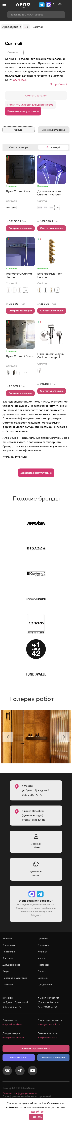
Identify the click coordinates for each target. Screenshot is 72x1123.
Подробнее (36, 1111)
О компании (9, 945)
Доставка (43, 938)
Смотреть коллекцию (20, 228)
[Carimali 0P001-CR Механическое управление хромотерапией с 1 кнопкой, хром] (8, 372)
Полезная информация (15, 978)
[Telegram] (20, 1071)
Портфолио (9, 951)
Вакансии (43, 978)
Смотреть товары (18, 147)
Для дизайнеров (11, 964)
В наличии (43, 945)
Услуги (41, 958)
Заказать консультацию (23, 111)
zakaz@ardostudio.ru (49, 1024)
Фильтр (18, 129)
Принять (36, 1116)
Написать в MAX (18, 1057)
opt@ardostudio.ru (12, 1024)
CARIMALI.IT (21, 80)
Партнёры (43, 964)
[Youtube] (32, 1071)
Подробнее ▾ (58, 84)
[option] (36, 736)
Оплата (42, 971)
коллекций (53, 147)
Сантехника (14, 52)
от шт (16, 221)
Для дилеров (45, 984)
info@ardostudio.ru (48, 1037)
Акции (6, 971)
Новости (7, 938)
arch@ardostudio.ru (13, 1037)
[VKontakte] (7, 1071)
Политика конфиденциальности (20, 1093)
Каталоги (8, 984)
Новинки (42, 951)
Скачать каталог (36, 95)
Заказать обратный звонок (36, 1048)
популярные (53, 129)
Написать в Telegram (53, 1057)
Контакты (8, 958)
